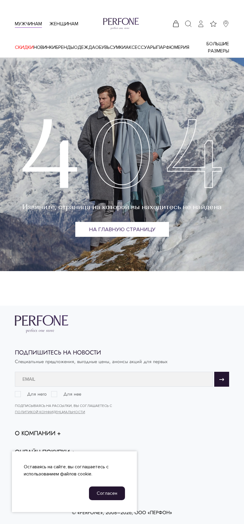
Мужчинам (28, 24)
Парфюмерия (173, 47)
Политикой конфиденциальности (50, 412)
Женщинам (63, 24)
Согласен (107, 493)
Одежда (84, 47)
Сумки (118, 47)
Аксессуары (141, 47)
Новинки (45, 47)
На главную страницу (122, 229)
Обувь (102, 47)
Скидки (24, 47)
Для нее (72, 394)
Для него (37, 394)
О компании (35, 433)
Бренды (65, 47)
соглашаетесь (90, 467)
